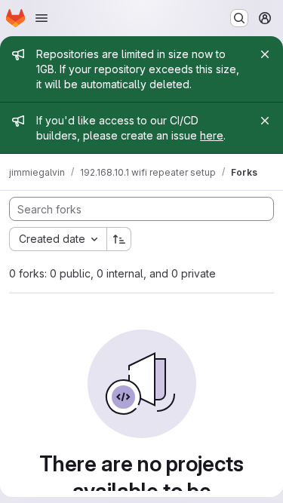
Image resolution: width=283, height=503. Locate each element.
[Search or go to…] (239, 18)
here (211, 135)
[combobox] (57, 239)
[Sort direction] (119, 239)
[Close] (265, 54)
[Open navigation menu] (41, 18)
